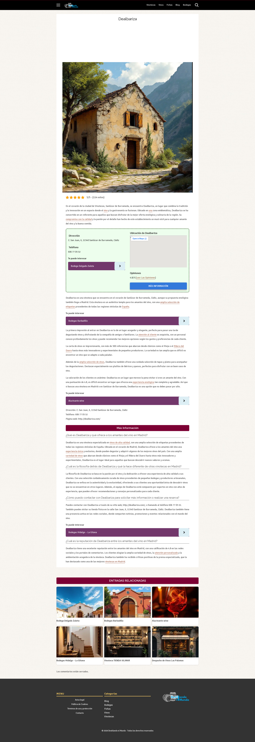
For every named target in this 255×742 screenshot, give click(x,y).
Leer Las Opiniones (145, 277)
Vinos (161, 5)
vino (106, 210)
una (150, 210)
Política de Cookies (79, 704)
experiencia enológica (143, 382)
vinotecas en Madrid (115, 561)
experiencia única (74, 451)
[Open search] (197, 5)
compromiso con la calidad (79, 219)
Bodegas (187, 5)
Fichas (169, 5)
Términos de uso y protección (79, 708)
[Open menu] (58, 5)
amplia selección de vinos (91, 362)
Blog (178, 5)
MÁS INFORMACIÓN (158, 286)
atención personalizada (166, 552)
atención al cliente (147, 334)
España (125, 306)
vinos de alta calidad (120, 442)
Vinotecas (150, 5)
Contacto (80, 713)
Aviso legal (79, 700)
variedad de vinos (74, 455)
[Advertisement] (127, 42)
